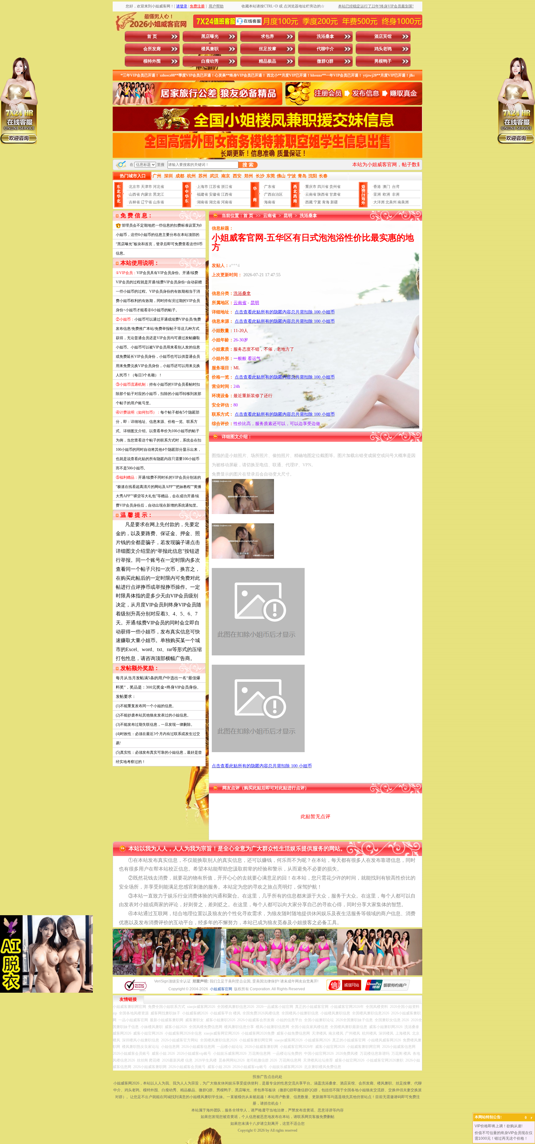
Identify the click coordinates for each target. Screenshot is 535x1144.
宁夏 (317, 202)
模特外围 (152, 61)
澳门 (386, 186)
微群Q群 (325, 61)
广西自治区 (273, 194)
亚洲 (377, 194)
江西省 (226, 194)
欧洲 (386, 194)
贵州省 (335, 186)
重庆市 (310, 186)
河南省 (226, 202)
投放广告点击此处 (267, 1077)
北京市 (134, 186)
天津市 (146, 186)
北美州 (391, 202)
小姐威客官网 (221, 989)
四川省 (322, 186)
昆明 (288, 215)
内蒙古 (146, 194)
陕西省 (322, 194)
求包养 (267, 36)
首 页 (152, 36)
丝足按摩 (267, 49)
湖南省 (202, 202)
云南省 (310, 194)
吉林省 (134, 202)
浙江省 (226, 186)
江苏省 (214, 186)
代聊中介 (325, 49)
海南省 (269, 202)
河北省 (158, 186)
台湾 (395, 186)
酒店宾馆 (383, 36)
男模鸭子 (383, 61)
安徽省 (214, 194)
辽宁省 (146, 202)
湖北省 (214, 202)
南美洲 (403, 202)
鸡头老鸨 (383, 49)
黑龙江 (158, 194)
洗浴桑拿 (325, 36)
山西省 (134, 194)
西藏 (309, 202)
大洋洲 (379, 202)
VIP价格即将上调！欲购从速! (498, 1126)
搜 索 (248, 164)
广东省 (269, 186)
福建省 (202, 194)
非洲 (395, 194)
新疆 (334, 202)
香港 (377, 186)
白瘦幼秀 (210, 61)
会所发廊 (152, 49)
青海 (325, 202)
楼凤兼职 (210, 49)
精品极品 (267, 61)
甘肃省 (335, 194)
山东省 (158, 202)
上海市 (202, 186)
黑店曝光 (210, 36)
